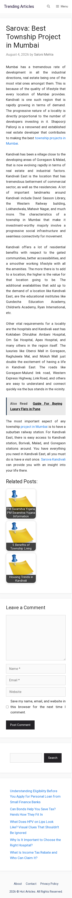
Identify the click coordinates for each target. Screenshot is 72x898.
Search (52, 758)
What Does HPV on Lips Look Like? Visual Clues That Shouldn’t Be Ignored (34, 827)
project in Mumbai (34, 427)
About (18, 884)
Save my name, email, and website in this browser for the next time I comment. (38, 706)
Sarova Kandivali (53, 459)
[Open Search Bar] (48, 6)
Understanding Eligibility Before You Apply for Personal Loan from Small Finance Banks (35, 796)
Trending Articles (19, 6)
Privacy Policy (49, 884)
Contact (31, 884)
